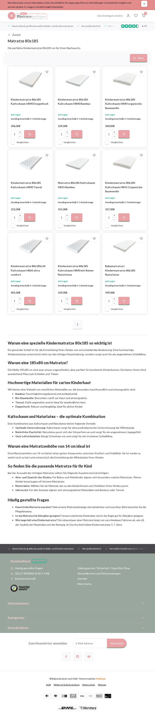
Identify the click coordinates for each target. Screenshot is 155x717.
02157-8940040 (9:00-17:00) (32, 573)
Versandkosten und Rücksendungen (99, 573)
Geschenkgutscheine (110, 15)
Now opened (39, 561)
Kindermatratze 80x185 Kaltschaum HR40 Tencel (26, 185)
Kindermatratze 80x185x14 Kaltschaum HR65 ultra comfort (28, 270)
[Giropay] (64, 696)
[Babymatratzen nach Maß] (31, 15)
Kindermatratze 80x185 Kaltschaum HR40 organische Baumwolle (123, 104)
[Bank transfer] (91, 696)
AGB (48, 684)
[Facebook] (66, 656)
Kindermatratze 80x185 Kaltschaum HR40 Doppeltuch (29, 101)
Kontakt (82, 578)
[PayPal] (99, 696)
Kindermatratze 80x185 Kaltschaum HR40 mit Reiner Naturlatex (76, 270)
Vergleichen (22, 142)
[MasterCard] (47, 696)
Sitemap (102, 684)
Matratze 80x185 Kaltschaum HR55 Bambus (76, 185)
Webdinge (100, 678)
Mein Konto (84, 583)
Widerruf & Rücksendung (66, 684)
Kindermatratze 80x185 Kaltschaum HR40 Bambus (74, 101)
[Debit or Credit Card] (108, 696)
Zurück (16, 34)
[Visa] (82, 696)
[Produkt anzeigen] (29, 134)
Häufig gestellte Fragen (29, 568)
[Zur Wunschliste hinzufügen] (47, 72)
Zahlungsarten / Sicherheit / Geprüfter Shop (104, 568)
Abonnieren (116, 643)
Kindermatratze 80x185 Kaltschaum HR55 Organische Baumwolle (123, 187)
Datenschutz (88, 684)
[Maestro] (56, 696)
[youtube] (89, 656)
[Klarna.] (73, 696)
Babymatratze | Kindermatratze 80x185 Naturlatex (120, 270)
